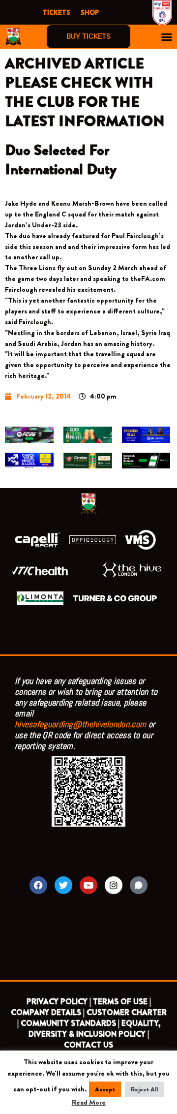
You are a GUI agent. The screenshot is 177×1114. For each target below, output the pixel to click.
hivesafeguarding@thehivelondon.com (80, 724)
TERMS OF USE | (122, 1001)
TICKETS (56, 12)
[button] (167, 37)
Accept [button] (105, 1089)
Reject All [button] (144, 1089)
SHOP (90, 12)
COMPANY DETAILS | (48, 1012)
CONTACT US (88, 1045)
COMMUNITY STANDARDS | (70, 1023)
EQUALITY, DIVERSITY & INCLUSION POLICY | (94, 1029)
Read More (89, 1102)
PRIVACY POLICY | (59, 1001)
